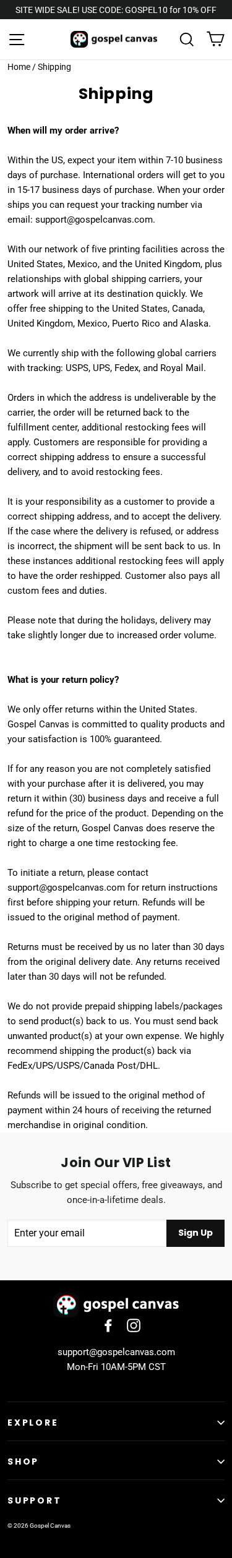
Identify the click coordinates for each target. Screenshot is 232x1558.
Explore (33, 1422)
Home (18, 67)
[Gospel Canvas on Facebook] (108, 1324)
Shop (23, 1461)
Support (34, 1500)
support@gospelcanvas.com (116, 1352)
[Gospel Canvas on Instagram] (133, 1324)
